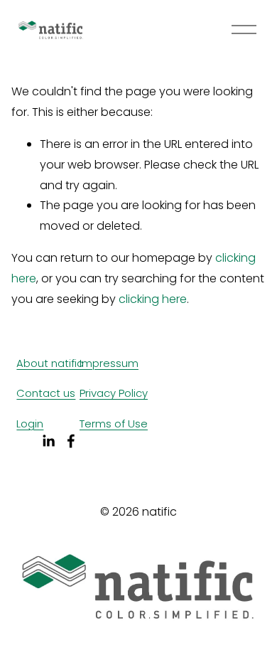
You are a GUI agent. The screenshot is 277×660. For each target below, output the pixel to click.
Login (29, 423)
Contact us (45, 392)
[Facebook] (71, 441)
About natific (49, 363)
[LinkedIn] (48, 441)
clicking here (153, 299)
